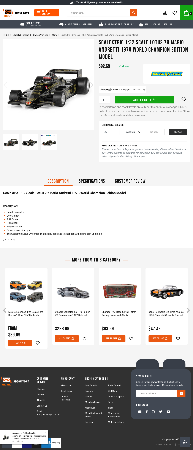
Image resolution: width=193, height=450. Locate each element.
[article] (26, 310)
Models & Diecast (93, 402)
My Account (66, 385)
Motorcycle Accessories (114, 415)
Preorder (89, 391)
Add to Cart (142, 100)
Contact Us (42, 406)
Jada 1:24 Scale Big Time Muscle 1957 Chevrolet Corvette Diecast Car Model (166, 314)
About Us (41, 400)
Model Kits (90, 408)
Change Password (65, 398)
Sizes (110, 408)
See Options (20, 342)
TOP (185, 443)
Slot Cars (112, 391)
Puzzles (89, 422)
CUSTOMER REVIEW (130, 181)
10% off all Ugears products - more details (98, 2)
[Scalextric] (166, 74)
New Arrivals (91, 385)
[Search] (133, 12)
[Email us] (140, 412)
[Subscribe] (181, 393)
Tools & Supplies (116, 396)
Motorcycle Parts (116, 422)
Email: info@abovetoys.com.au (48, 413)
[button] (184, 99)
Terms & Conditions (164, 444)
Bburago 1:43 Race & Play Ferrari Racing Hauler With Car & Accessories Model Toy (119, 314)
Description (58, 181)
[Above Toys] (16, 12)
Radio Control (114, 385)
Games (88, 396)
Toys (110, 402)
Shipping (41, 389)
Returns (40, 394)
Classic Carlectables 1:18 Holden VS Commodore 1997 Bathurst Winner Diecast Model (72, 314)
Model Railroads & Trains (93, 415)
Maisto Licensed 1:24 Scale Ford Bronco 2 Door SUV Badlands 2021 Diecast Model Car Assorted (26, 314)
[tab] (58, 181)
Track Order (66, 391)
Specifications (92, 181)
